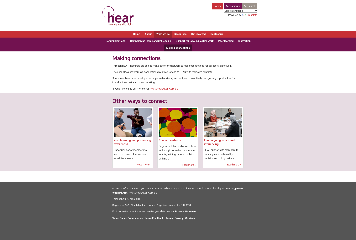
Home (136, 34)
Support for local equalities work (195, 40)
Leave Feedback (154, 218)
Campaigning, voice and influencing (150, 40)
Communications (115, 40)
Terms (169, 218)
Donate (218, 6)
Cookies (190, 218)
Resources (180, 34)
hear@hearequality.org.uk (164, 88)
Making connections (178, 47)
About (148, 34)
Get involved (198, 34)
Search (251, 6)
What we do (163, 34)
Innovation (244, 40)
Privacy (179, 218)
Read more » (143, 164)
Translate (252, 14)
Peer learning (226, 40)
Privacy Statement (186, 211)
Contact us (216, 34)
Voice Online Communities (127, 218)
